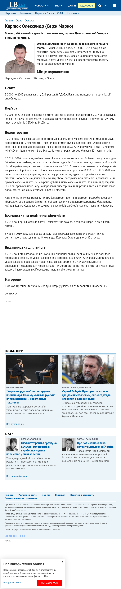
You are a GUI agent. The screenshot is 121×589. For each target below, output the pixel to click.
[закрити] (62, 562)
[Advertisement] (60, 323)
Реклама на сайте (27, 494)
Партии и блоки (44, 13)
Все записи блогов (16, 476)
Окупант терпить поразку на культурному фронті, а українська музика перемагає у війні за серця (31, 448)
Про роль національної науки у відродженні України (95, 445)
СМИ (60, 13)
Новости (40, 5)
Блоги (58, 5)
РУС (107, 5)
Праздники (72, 13)
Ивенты (46, 494)
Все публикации (15, 424)
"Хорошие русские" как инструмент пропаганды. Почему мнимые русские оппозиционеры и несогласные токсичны (30, 397)
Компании (25, 13)
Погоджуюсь (49, 582)
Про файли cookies (12, 582)
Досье (72, 5)
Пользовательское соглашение (21, 498)
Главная (9, 20)
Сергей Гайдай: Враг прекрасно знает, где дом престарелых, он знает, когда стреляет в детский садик (86, 395)
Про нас (9, 494)
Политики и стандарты (82, 494)
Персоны (10, 13)
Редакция (60, 494)
